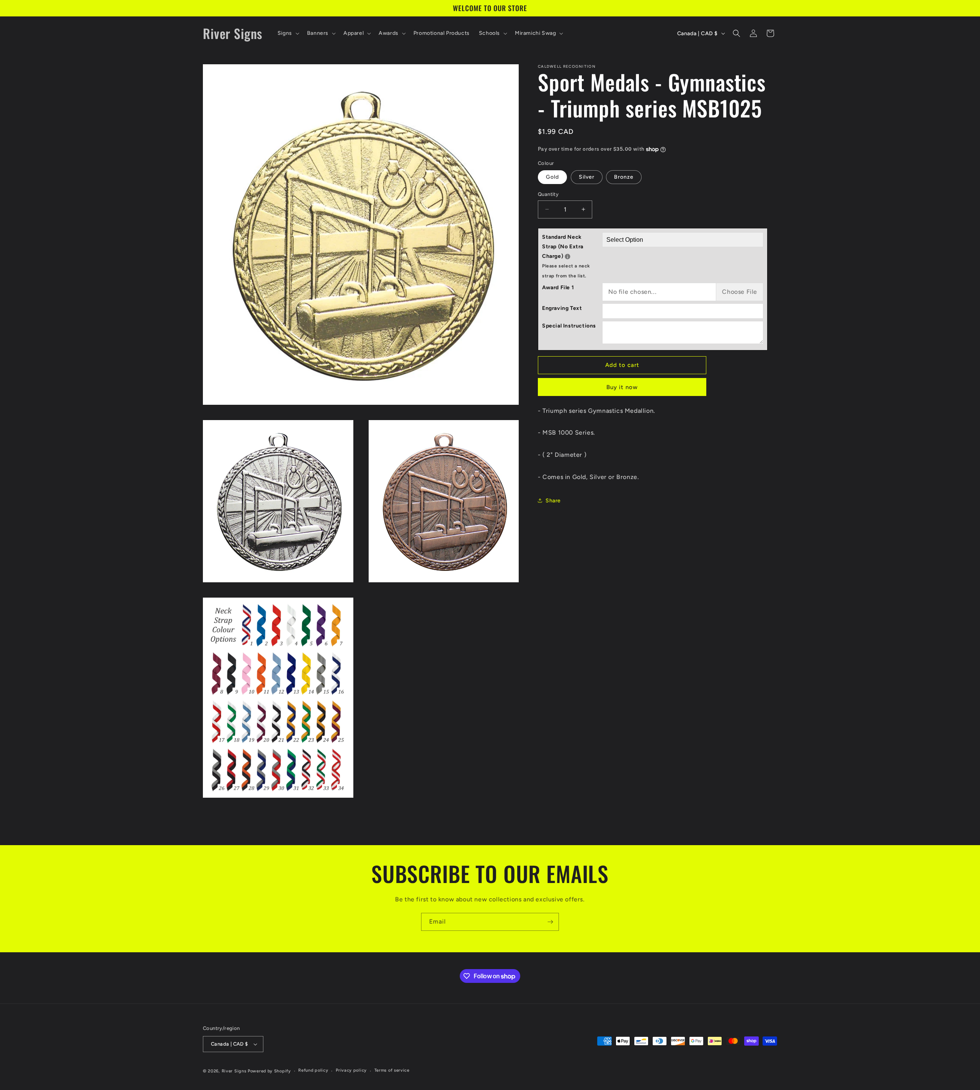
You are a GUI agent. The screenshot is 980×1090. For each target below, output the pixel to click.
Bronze (624, 177)
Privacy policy (351, 1070)
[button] (287, 33)
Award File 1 (558, 287)
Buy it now (622, 387)
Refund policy (313, 1070)
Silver (587, 177)
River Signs (234, 1071)
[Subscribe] (550, 922)
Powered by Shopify (269, 1071)
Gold (552, 177)
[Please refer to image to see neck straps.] (567, 256)
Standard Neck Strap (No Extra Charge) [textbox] (572, 256)
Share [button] (553, 500)
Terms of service (392, 1070)
